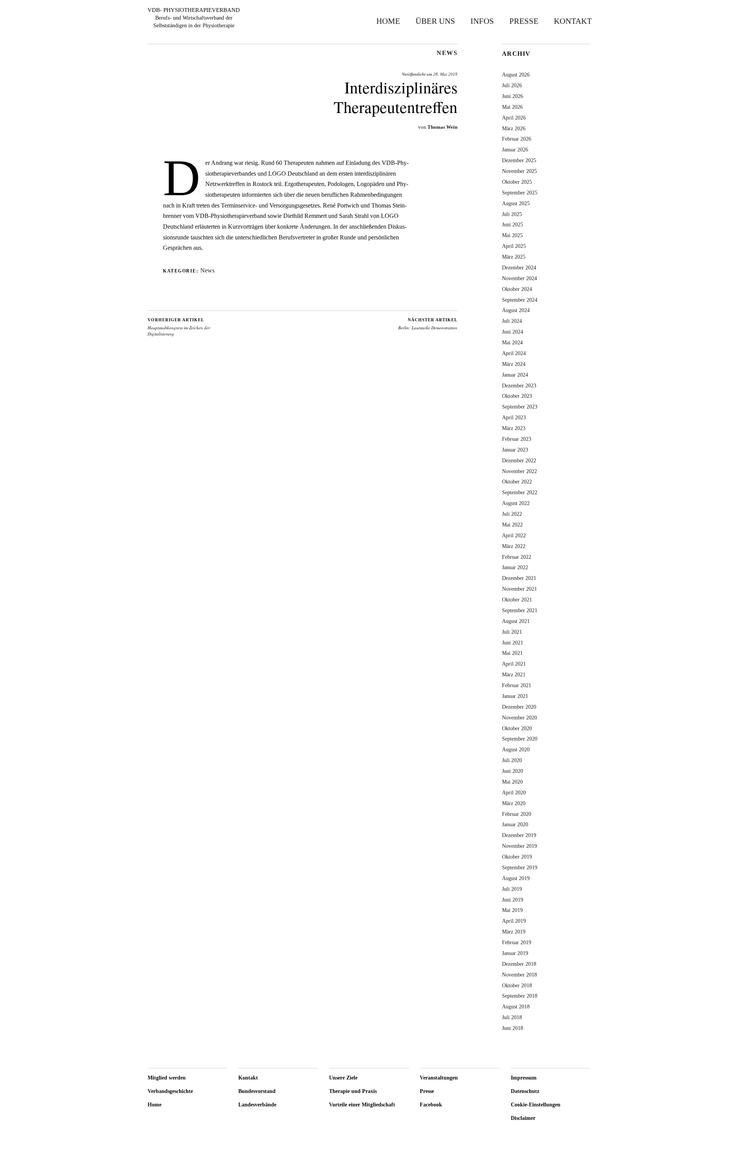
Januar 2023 (515, 450)
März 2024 (513, 364)
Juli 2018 (512, 1017)
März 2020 (513, 803)
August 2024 (516, 310)
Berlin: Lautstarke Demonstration (427, 324)
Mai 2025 (512, 235)
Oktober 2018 (517, 985)
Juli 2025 (512, 214)
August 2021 (516, 621)
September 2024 (519, 300)
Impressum (524, 1078)
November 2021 (519, 589)
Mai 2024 (512, 342)
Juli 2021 (512, 632)
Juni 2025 (512, 224)
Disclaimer (523, 1118)
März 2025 (513, 257)
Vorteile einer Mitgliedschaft (362, 1105)
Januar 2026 (515, 149)
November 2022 (519, 471)
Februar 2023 (516, 439)
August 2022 (516, 503)
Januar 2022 (515, 567)
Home (388, 21)
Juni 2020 (512, 771)
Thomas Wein (442, 127)
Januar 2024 (515, 375)
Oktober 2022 (517, 481)
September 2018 (519, 996)
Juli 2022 (512, 514)
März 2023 (513, 428)
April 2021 (514, 664)
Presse (524, 21)
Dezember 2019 (519, 835)
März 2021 (513, 674)
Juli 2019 (512, 889)
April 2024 (514, 353)
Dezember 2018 (519, 964)
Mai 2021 (512, 653)
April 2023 (514, 417)
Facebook (431, 1105)
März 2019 (513, 931)
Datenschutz (525, 1091)
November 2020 (519, 717)
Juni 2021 (512, 642)
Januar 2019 (515, 953)
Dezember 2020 (519, 707)
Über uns (435, 21)
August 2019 (516, 878)
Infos (482, 21)
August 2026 (516, 74)
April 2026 (514, 118)
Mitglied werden (167, 1078)
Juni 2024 (512, 332)
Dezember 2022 (519, 460)
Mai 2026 (512, 107)
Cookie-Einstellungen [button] (535, 1105)
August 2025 (516, 203)
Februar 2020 (516, 814)
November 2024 (519, 278)
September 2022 (519, 492)
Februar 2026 (516, 139)
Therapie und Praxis (353, 1091)
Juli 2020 (512, 760)
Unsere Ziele (343, 1078)
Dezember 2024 (519, 267)
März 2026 (513, 128)
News (447, 53)
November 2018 (519, 975)
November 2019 (519, 846)
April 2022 (514, 535)
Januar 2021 (515, 696)
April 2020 (514, 792)
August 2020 (516, 749)
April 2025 (514, 246)
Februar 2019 (516, 942)
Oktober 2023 (517, 396)
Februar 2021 (516, 685)
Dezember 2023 (519, 385)
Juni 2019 (512, 900)
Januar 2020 (515, 824)
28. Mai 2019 (445, 74)
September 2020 (519, 739)
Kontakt (573, 21)
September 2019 (519, 867)
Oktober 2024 (517, 289)
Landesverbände (257, 1105)
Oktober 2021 (517, 599)
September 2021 (519, 610)
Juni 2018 (512, 1028)
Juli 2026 (512, 85)
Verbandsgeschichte (170, 1091)
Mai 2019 (512, 910)
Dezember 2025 (519, 160)
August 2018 (516, 1006)
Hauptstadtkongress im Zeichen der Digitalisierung (179, 327)
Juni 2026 (512, 96)
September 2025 (519, 192)
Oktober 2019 (517, 857)
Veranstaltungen (439, 1078)
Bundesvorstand (257, 1091)
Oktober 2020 (517, 728)
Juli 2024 (512, 321)
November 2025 (519, 171)
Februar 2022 (516, 557)
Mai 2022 (512, 525)
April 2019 (514, 921)
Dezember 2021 (519, 578)
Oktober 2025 (517, 182)
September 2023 (519, 407)
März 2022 (513, 546)
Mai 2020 (512, 782)
